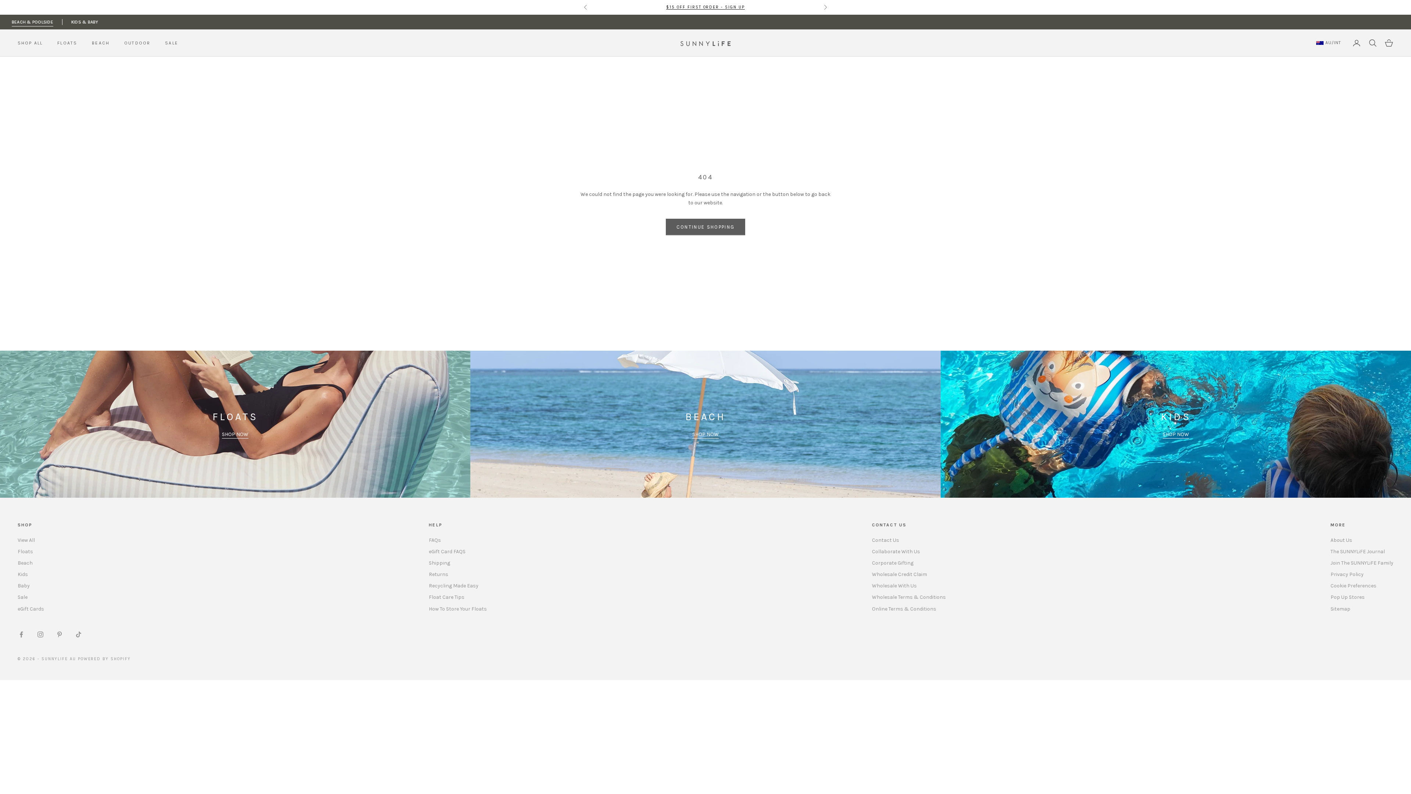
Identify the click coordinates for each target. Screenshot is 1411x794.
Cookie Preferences (1353, 586)
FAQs (435, 540)
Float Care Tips (446, 597)
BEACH (100, 43)
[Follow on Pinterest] (59, 634)
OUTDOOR (137, 43)
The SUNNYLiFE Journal (1358, 551)
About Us (1341, 540)
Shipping (439, 563)
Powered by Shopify (104, 659)
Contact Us (885, 540)
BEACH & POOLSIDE (32, 22)
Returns (438, 574)
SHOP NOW (235, 434)
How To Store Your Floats (458, 609)
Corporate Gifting (892, 563)
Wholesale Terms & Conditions (909, 597)
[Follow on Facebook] (21, 634)
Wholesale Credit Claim (899, 574)
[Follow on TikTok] (78, 634)
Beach (25, 563)
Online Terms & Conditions (904, 609)
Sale (23, 597)
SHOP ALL (30, 43)
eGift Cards (31, 609)
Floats (25, 551)
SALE (171, 43)
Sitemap (1340, 609)
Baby (24, 586)
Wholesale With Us (894, 586)
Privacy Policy (1347, 574)
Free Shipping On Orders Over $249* (705, 7)
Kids (23, 574)
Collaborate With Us (896, 551)
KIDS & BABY (84, 22)
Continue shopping (705, 227)
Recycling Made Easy (453, 586)
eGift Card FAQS (447, 551)
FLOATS (67, 43)
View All (26, 540)
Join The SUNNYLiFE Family (1362, 563)
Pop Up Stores (1348, 597)
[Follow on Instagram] (40, 634)
